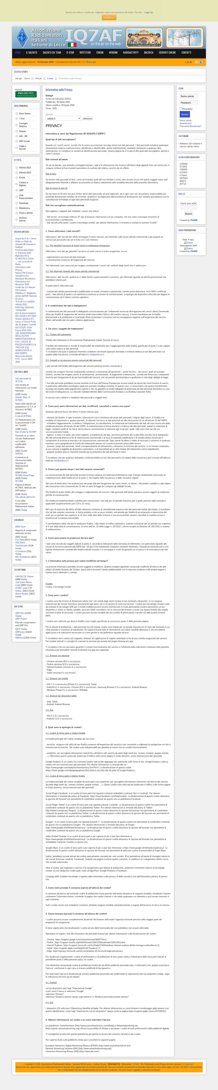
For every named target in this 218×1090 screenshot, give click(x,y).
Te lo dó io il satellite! (25, 301)
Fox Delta (19, 540)
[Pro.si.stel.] (26, 94)
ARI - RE (23, 136)
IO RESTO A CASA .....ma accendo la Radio (24, 261)
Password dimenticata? (190, 126)
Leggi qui (189, 1064)
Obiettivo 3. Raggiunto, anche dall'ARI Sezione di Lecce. (26, 296)
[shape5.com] (109, 1082)
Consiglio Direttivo (23, 125)
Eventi (22, 177)
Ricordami (187, 109)
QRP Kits (19, 613)
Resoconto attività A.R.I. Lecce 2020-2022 (24, 359)
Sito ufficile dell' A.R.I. (25, 497)
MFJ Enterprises (23, 557)
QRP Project (21, 619)
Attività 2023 (25, 172)
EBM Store (20, 526)
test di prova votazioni (25, 313)
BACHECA (148, 52)
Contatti (186, 52)
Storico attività (26, 213)
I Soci (22, 118)
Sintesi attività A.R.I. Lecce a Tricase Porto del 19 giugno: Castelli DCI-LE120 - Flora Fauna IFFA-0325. (25, 325)
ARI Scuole (24, 141)
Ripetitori (85, 52)
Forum (99, 52)
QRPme (19, 638)
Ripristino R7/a (22, 256)
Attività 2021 (21, 304)
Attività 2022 (25, 167)
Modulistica (24, 208)
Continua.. (109, 17)
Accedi (184, 114)
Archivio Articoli (23, 219)
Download (23, 203)
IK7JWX (19, 481)
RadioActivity (131, 52)
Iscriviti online (167, 52)
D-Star (70, 52)
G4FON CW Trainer (24, 576)
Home (18, 52)
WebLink (113, 52)
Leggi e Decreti (22, 147)
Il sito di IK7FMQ (23, 416)
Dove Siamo (24, 113)
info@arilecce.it (96, 354)
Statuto (22, 131)
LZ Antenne (20, 551)
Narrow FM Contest (24, 273)
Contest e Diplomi (23, 184)
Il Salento (31, 52)
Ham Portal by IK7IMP (25, 432)
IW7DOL (19, 454)
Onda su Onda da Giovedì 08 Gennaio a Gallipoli (25, 244)
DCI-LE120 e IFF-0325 (25, 316)
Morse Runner (21, 594)
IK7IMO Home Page (24, 475)
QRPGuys (20, 632)
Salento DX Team (52, 52)
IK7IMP (136, 1064)
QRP (21, 190)
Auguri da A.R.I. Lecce (25, 238)
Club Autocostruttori (26, 196)
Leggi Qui (148, 12)
